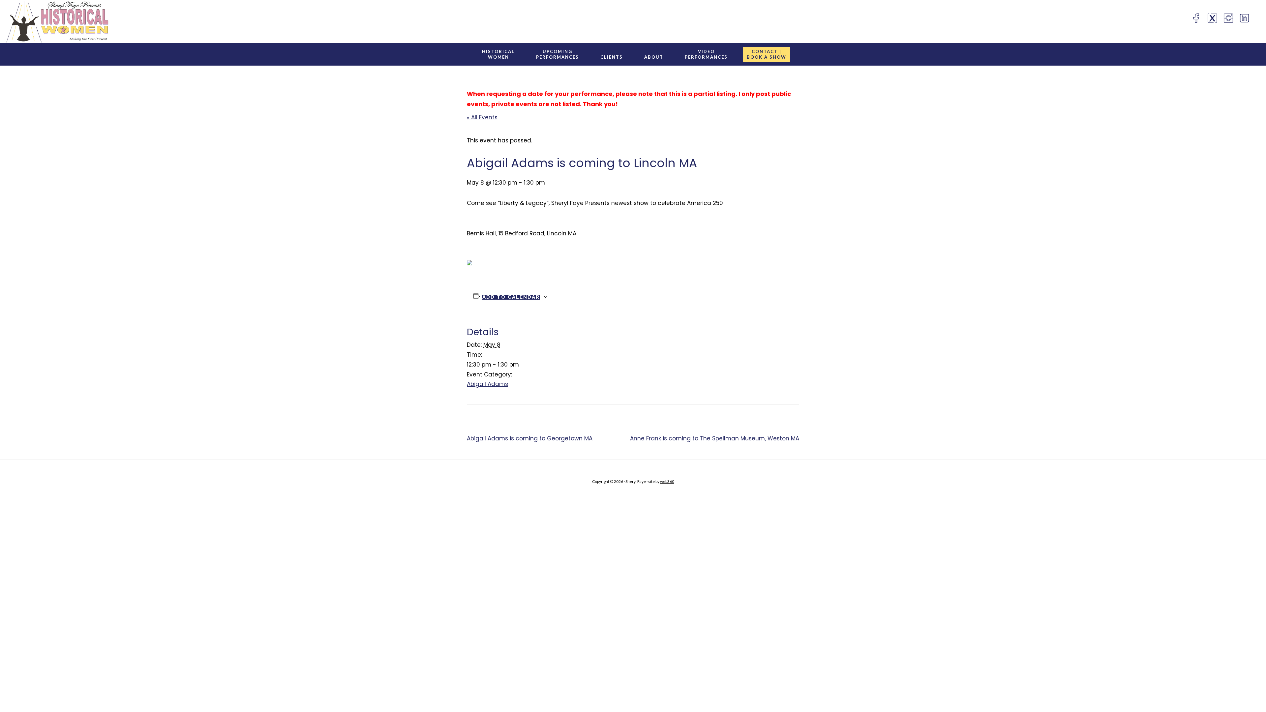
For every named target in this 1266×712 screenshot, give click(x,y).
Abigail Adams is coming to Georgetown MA (529, 438)
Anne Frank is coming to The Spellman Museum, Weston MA (714, 438)
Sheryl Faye (103, 21)
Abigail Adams (487, 384)
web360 (667, 481)
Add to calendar (511, 297)
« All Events (482, 117)
